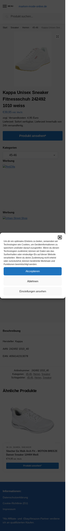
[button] (60, 237)
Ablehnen (32, 281)
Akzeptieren (33, 271)
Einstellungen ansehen (32, 291)
